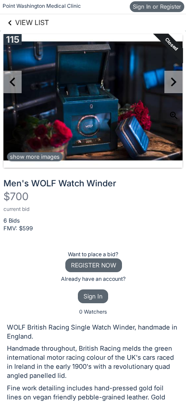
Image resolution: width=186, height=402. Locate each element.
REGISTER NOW (93, 265)
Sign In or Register (157, 6)
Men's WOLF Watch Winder (59, 183)
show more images (35, 156)
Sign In (93, 296)
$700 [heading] (16, 196)
